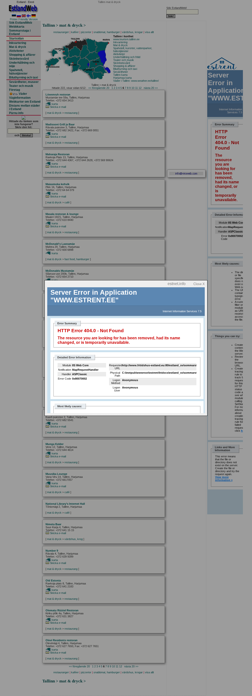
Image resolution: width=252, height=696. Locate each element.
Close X (199, 284)
